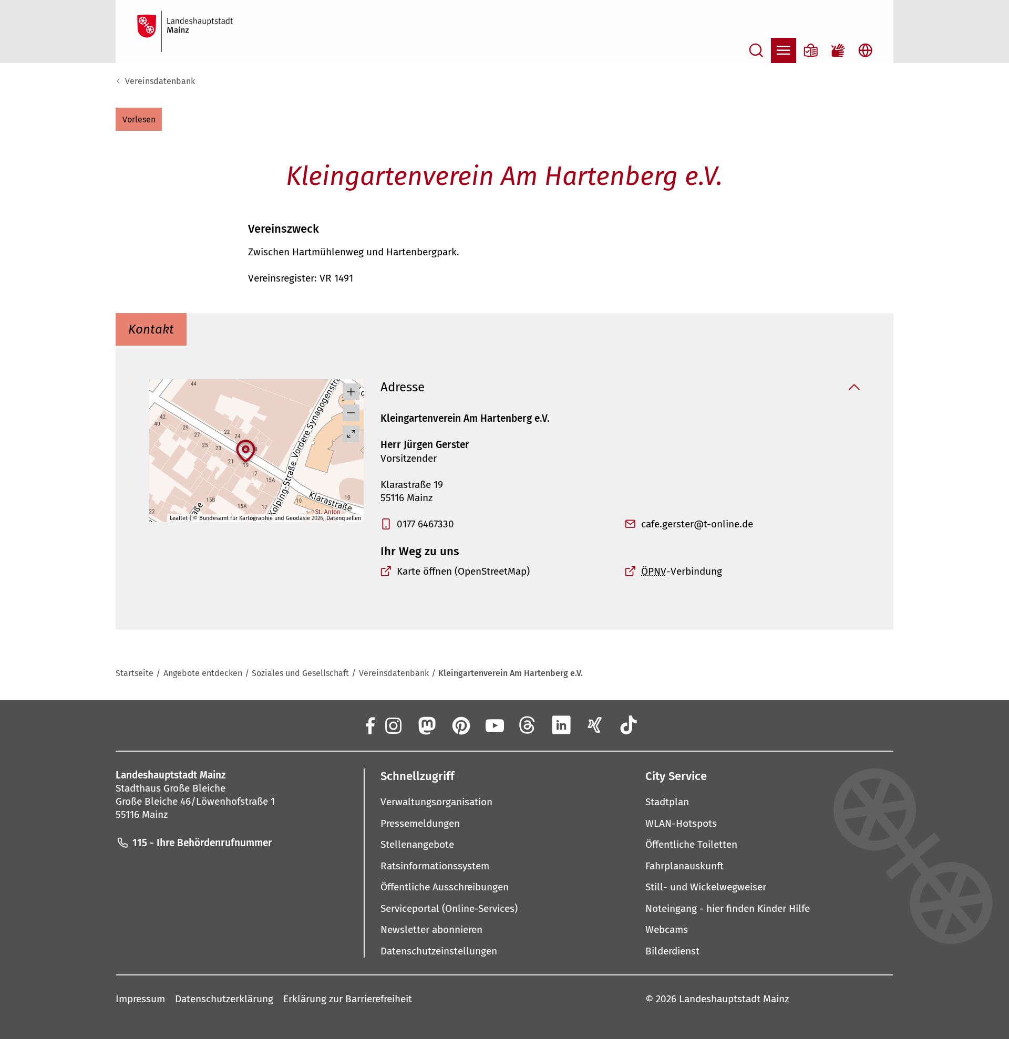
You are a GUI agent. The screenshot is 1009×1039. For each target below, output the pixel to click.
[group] (256, 450)
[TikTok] (629, 724)
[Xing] (595, 724)
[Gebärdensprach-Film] (838, 50)
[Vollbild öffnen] (351, 433)
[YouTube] (494, 724)
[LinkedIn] (561, 724)
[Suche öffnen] (756, 50)
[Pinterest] (460, 724)
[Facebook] (369, 724)
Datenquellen (343, 518)
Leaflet (179, 518)
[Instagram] (392, 724)
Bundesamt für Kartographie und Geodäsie (254, 518)
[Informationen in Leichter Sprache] (810, 50)
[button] (139, 119)
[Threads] (527, 724)
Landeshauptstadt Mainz (734, 999)
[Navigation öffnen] (783, 50)
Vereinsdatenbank (160, 81)
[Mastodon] (426, 724)
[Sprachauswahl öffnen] (865, 50)
